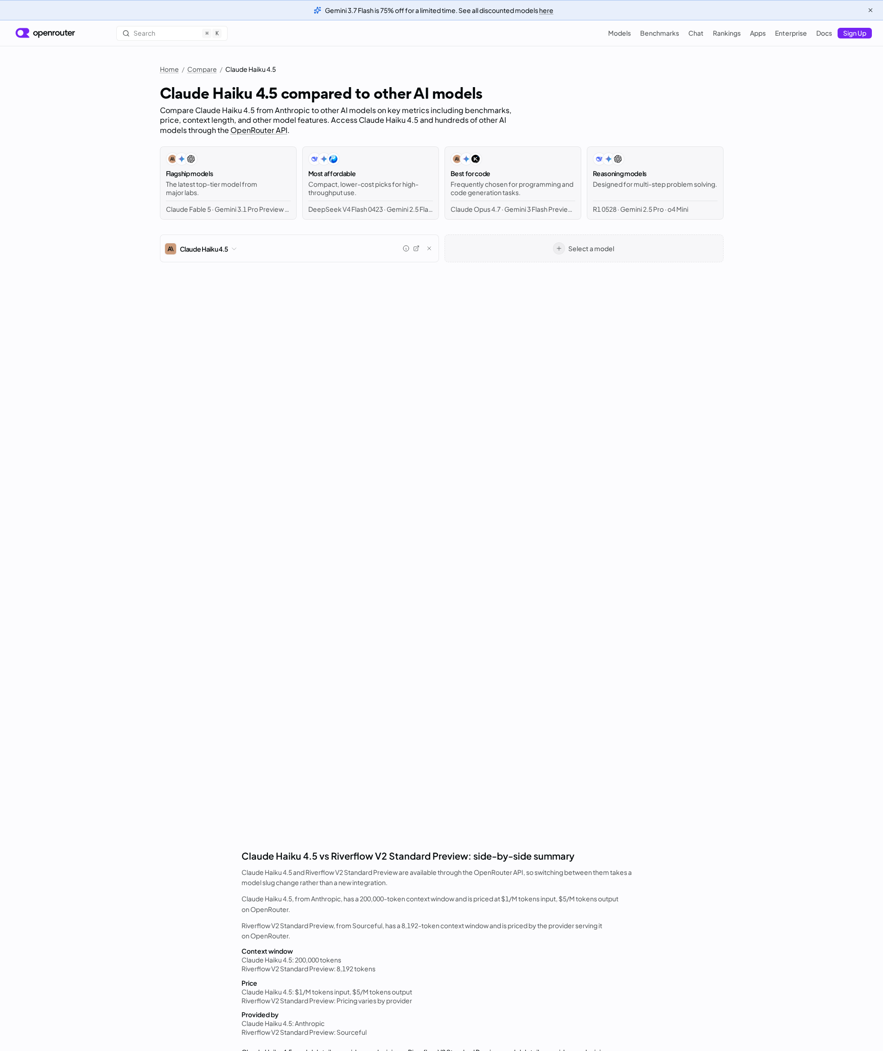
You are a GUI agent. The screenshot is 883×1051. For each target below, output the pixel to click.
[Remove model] (429, 248)
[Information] (406, 248)
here (546, 10)
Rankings (727, 33)
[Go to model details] (416, 248)
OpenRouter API (258, 130)
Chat (696, 33)
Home (169, 69)
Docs (824, 33)
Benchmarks (659, 33)
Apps (758, 33)
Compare (202, 69)
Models (619, 33)
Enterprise (791, 33)
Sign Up (854, 33)
